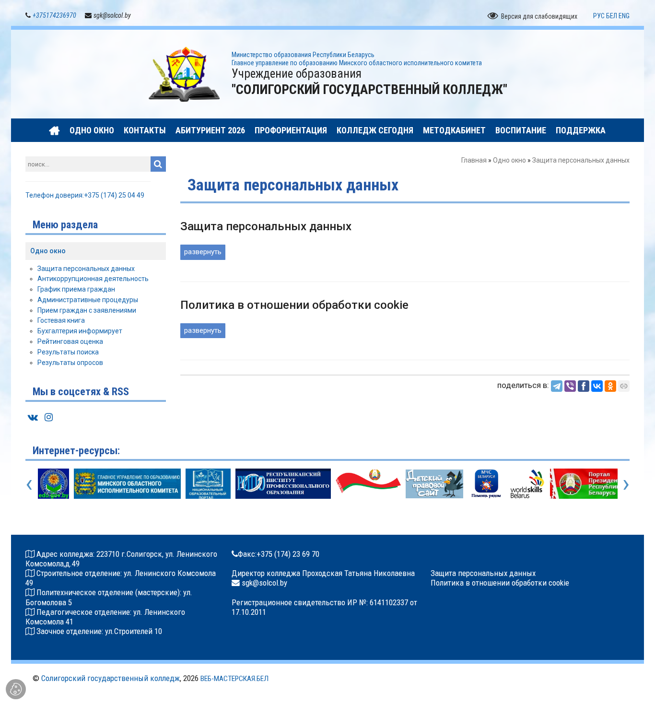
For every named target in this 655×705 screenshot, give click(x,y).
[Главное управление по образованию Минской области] (127, 483)
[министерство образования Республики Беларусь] (53, 483)
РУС (599, 16)
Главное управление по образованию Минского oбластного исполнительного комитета (357, 63)
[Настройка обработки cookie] (16, 689)
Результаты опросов (70, 362)
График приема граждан (76, 289)
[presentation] (29, 483)
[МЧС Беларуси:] (486, 483)
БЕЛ (611, 16)
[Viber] (570, 386)
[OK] (610, 386)
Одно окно (509, 160)
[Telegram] (556, 386)
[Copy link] (624, 386)
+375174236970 (54, 15)
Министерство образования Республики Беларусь (303, 55)
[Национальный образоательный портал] (208, 483)
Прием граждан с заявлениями (86, 310)
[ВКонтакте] (597, 386)
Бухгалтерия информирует (79, 331)
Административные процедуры (87, 300)
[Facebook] (583, 386)
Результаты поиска (68, 352)
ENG (624, 16)
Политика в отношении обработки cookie (500, 583)
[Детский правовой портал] (434, 483)
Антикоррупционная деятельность (93, 278)
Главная (474, 160)
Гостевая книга (61, 320)
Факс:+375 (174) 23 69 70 (278, 554)
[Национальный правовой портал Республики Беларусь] (368, 483)
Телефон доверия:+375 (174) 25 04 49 (84, 195)
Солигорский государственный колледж (110, 678)
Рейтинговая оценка (70, 341)
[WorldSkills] (527, 483)
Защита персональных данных (86, 268)
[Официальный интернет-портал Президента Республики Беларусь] (593, 483)
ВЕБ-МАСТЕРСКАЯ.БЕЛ (234, 678)
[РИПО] (283, 483)
